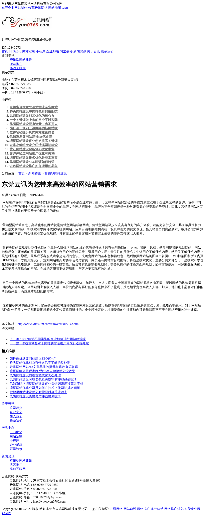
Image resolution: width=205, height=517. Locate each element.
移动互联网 (18, 68)
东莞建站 (157, 509)
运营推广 (16, 64)
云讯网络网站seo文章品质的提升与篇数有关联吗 (44, 367)
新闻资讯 (79, 51)
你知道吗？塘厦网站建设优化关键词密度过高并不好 (46, 383)
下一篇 (49, 343)
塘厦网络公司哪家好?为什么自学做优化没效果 (42, 371)
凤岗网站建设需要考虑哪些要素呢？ (35, 396)
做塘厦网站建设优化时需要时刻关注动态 (38, 392)
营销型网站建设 (21, 59)
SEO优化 (15, 51)
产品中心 (8, 428)
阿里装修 (66, 51)
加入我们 (16, 416)
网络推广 (143, 509)
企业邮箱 (52, 51)
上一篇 (48, 339)
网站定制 (28, 51)
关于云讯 (93, 51)
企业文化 (16, 412)
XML (65, 7)
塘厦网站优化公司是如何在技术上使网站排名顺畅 (45, 388)
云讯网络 (116, 509)
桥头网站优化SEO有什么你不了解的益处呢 (40, 362)
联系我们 (107, 51)
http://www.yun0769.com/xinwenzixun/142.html (48, 324)
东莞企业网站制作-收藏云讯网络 (24, 7)
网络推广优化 (174, 509)
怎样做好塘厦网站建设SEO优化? (33, 358)
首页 (5, 51)
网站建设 (130, 509)
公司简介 (16, 408)
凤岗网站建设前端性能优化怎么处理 (35, 375)
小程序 (40, 51)
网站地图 (54, 7)
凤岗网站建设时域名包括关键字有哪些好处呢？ (43, 379)
